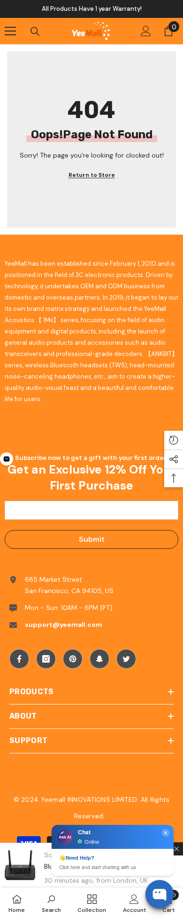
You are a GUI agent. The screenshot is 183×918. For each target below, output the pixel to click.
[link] (51, 903)
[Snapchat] (99, 659)
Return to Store (92, 175)
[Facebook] (19, 659)
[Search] (35, 31)
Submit (92, 539)
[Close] (176, 848)
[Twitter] (126, 659)
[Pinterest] (73, 659)
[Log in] (146, 31)
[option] (91, 9)
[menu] (10, 31)
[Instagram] (46, 659)
